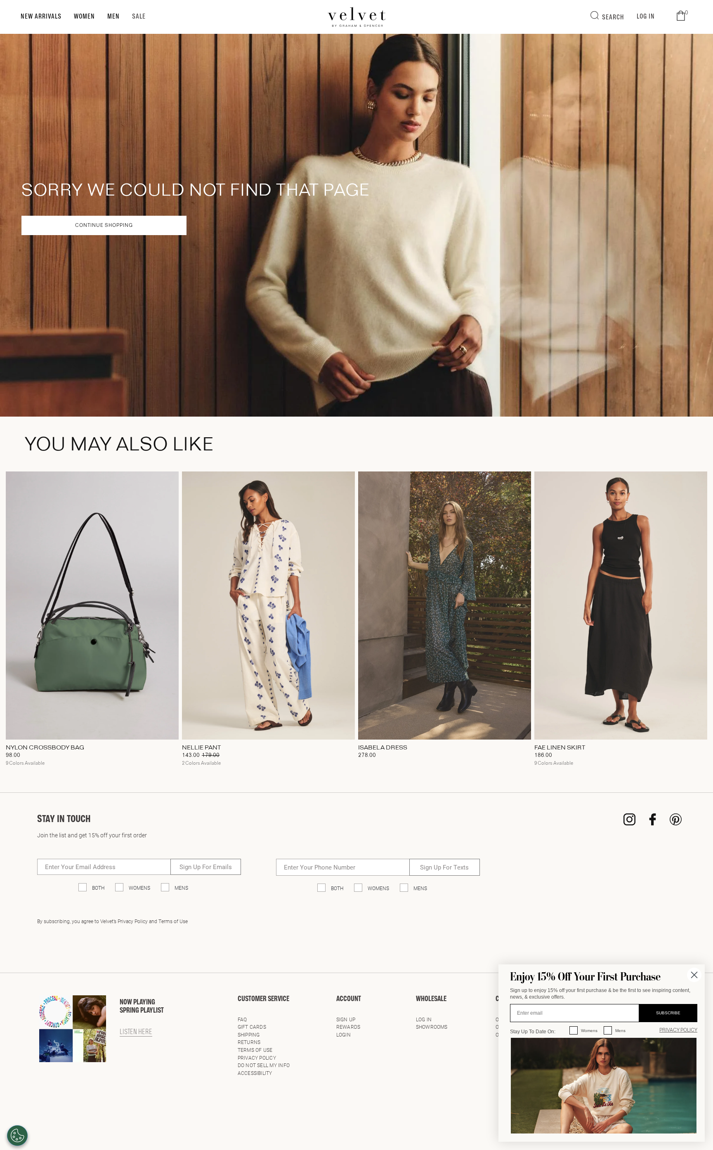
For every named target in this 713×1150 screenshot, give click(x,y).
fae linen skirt (559, 748)
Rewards (348, 1026)
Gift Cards (252, 1026)
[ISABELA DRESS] (444, 605)
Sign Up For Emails (205, 866)
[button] (680, 16)
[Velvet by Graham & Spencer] (357, 17)
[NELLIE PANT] (268, 605)
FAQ (242, 1019)
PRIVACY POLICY (678, 1030)
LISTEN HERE (136, 1032)
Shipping (249, 1034)
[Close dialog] (694, 975)
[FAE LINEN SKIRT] (620, 605)
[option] (92, 621)
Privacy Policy (257, 1057)
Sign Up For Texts (444, 867)
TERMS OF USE (255, 1049)
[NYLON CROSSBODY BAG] (92, 605)
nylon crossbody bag (45, 748)
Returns (249, 1042)
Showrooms (432, 1026)
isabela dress (382, 748)
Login (343, 1034)
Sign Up (346, 1019)
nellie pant (201, 748)
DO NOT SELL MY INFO (264, 1065)
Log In (424, 1019)
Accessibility (255, 1073)
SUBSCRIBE (668, 1013)
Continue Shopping (104, 225)
